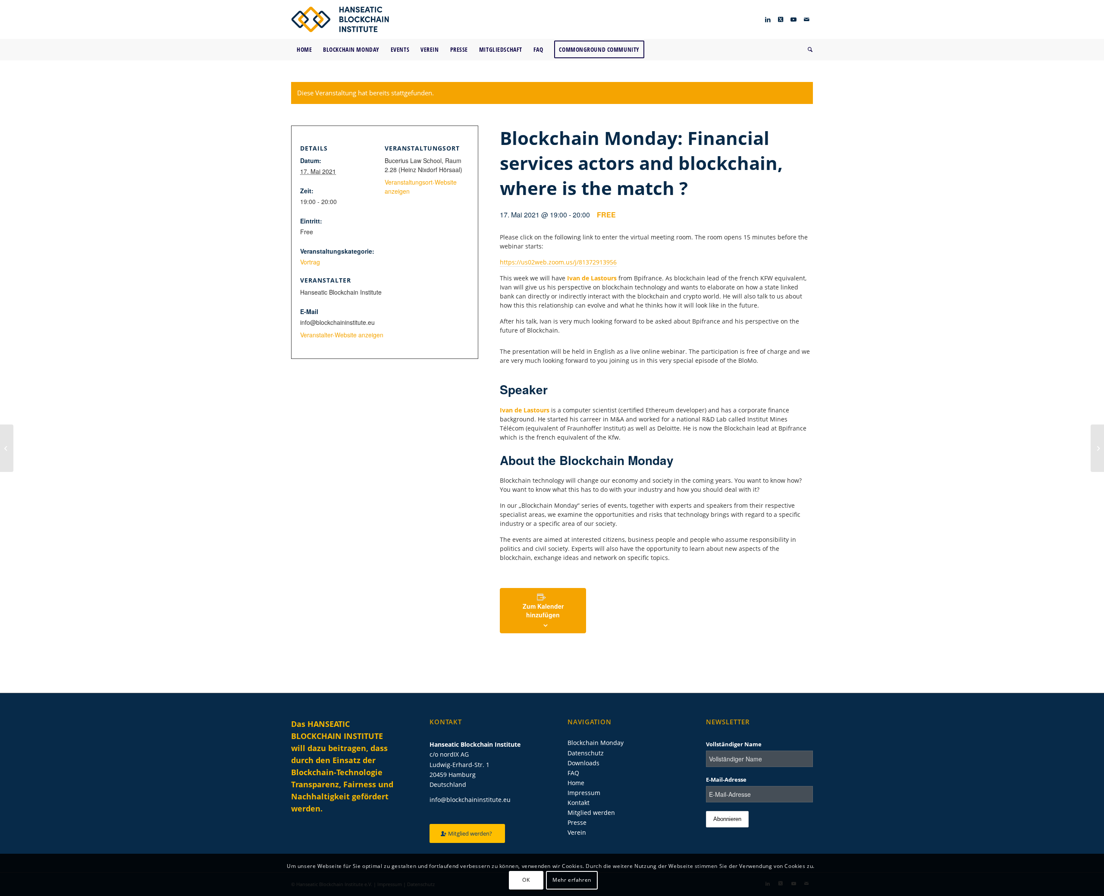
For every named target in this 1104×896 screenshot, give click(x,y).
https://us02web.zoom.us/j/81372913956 (558, 262)
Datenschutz (586, 753)
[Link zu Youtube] (793, 19)
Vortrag (310, 262)
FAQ (573, 773)
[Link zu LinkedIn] (767, 19)
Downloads (583, 763)
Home (576, 783)
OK (526, 879)
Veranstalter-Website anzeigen (341, 334)
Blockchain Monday (596, 743)
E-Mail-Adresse (726, 779)
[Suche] (807, 49)
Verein (577, 832)
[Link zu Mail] (806, 19)
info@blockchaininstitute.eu (470, 799)
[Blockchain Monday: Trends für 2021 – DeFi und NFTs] (6, 448)
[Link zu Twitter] (780, 19)
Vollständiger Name (734, 744)
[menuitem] (304, 49)
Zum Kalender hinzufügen (543, 610)
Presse (577, 822)
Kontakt (579, 803)
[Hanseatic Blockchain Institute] (340, 19)
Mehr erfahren (571, 879)
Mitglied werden (591, 812)
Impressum (584, 793)
